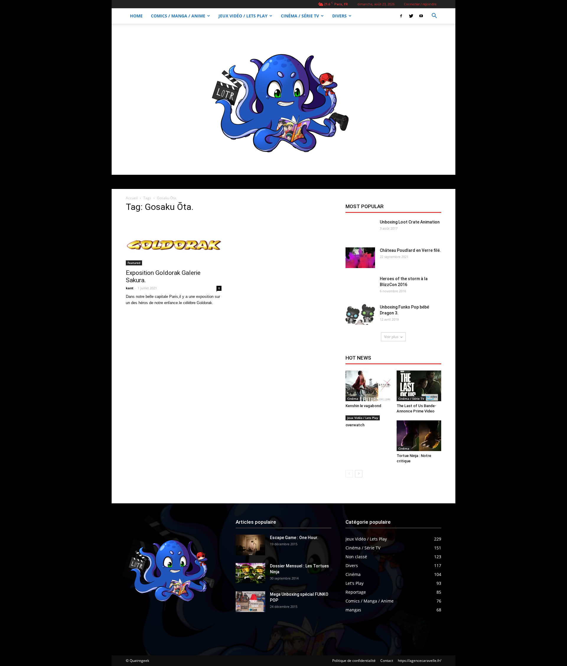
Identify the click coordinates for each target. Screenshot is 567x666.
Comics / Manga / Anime (178, 16)
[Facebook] (401, 16)
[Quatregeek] (283, 99)
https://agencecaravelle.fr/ (419, 660)
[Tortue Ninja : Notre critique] (419, 435)
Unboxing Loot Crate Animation (410, 222)
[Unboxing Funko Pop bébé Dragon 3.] (360, 314)
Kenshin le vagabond (363, 406)
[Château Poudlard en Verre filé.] (360, 257)
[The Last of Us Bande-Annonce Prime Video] (419, 385)
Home (136, 16)
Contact (386, 660)
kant (129, 288)
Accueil (132, 197)
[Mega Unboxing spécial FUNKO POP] (250, 601)
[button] (434, 16)
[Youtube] (421, 16)
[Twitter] (411, 16)
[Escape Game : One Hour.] (250, 545)
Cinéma (352, 398)
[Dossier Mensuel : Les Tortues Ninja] (250, 573)
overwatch (355, 425)
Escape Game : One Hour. (294, 537)
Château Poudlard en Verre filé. (410, 250)
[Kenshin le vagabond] (368, 385)
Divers (339, 16)
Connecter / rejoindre (420, 4)
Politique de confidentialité (354, 660)
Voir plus (391, 336)
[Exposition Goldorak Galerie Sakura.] (173, 241)
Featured (134, 263)
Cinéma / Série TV (300, 16)
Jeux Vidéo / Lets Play (243, 16)
